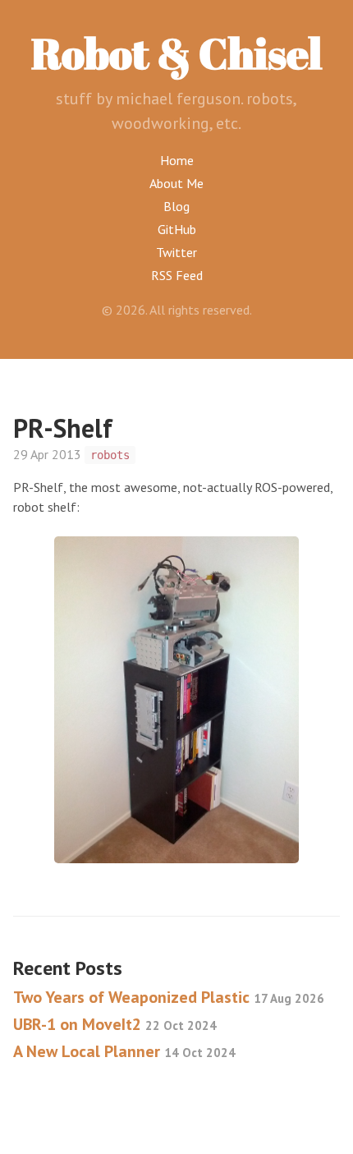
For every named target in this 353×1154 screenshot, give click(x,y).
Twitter (176, 252)
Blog (176, 206)
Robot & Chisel (176, 52)
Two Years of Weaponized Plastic (168, 997)
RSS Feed (177, 275)
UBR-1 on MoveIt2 (115, 1024)
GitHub (177, 229)
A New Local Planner (124, 1051)
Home (177, 160)
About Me (176, 183)
